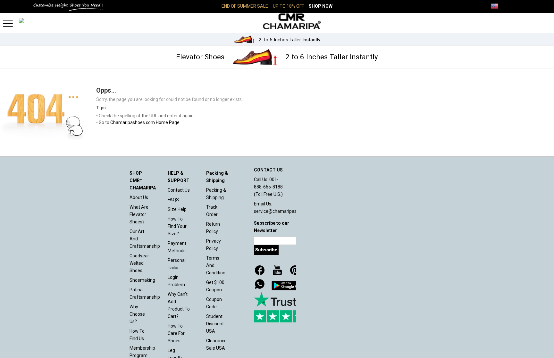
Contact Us (179, 190)
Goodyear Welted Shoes (139, 263)
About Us (139, 197)
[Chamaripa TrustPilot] (286, 307)
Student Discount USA (215, 324)
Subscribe (266, 249)
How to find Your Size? (177, 226)
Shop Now (320, 6)
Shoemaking (142, 280)
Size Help (177, 209)
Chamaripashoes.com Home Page (145, 122)
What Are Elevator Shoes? (139, 214)
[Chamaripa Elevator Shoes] (277, 21)
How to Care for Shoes (176, 333)
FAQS (173, 199)
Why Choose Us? (137, 314)
